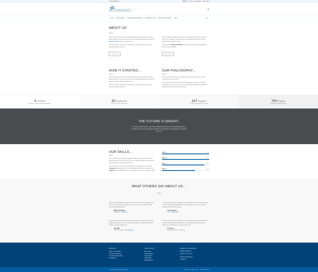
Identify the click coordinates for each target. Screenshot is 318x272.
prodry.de (183, 259)
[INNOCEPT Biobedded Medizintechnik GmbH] (121, 9)
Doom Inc (182, 230)
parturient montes (114, 41)
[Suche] (206, 18)
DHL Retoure (198, 1)
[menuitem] (185, 1)
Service (191, 1)
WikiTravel (124, 212)
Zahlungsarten (148, 253)
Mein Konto (206, 1)
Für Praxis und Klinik (115, 253)
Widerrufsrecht (148, 260)
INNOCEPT (185, 1)
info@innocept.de (186, 253)
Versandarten (148, 255)
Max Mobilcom (129, 230)
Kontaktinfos (112, 258)
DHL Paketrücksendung (116, 255)
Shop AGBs (147, 258)
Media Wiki (175, 212)
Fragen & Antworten (115, 251)
